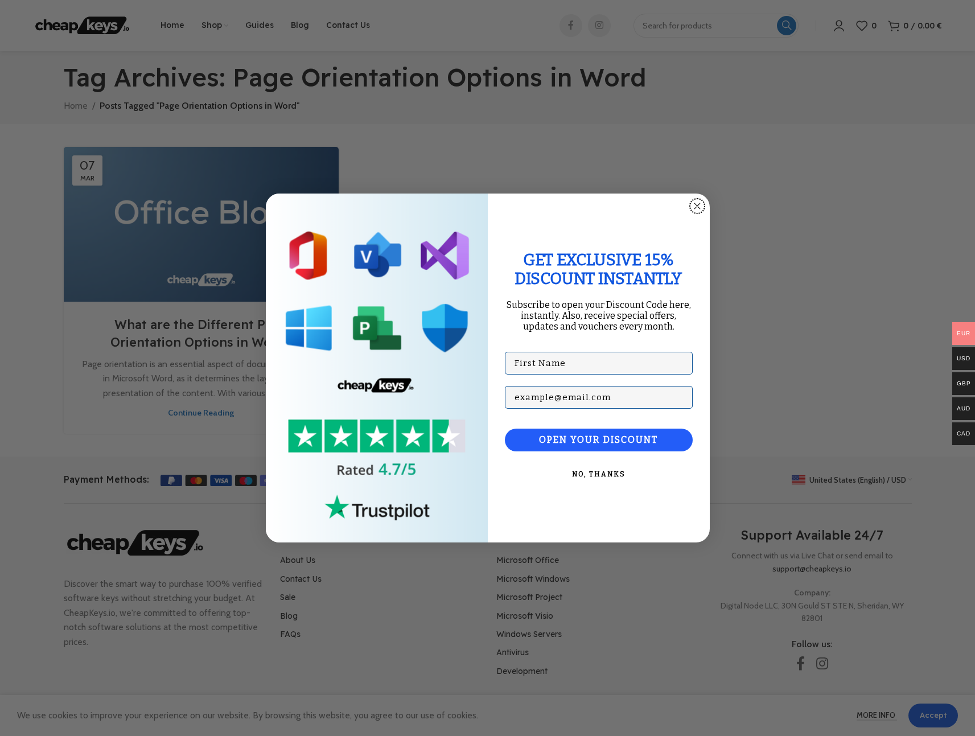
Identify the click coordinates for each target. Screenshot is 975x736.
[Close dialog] (697, 206)
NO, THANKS (599, 474)
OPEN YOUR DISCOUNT (598, 439)
